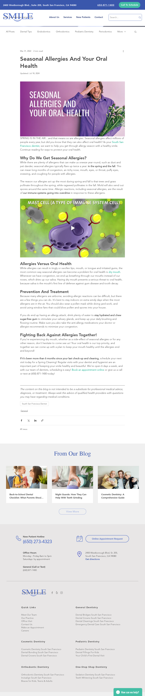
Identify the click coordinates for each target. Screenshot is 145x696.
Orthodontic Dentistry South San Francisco (42, 674)
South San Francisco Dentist (34, 403)
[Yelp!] (56, 592)
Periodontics (105, 31)
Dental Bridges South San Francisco (94, 614)
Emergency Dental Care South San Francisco (98, 624)
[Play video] (72, 228)
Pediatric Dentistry (84, 31)
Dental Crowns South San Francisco (39, 655)
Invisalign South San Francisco (36, 677)
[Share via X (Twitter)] (28, 420)
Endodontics (43, 31)
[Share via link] (42, 420)
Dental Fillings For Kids (87, 652)
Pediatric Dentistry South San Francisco (95, 649)
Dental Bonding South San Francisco (39, 652)
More (120, 31)
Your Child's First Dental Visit (90, 655)
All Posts (10, 31)
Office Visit (26, 621)
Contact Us (26, 624)
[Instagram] (61, 592)
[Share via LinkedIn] (35, 420)
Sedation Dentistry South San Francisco (95, 674)
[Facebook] (52, 592)
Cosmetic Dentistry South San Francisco (41, 649)
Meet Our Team (29, 614)
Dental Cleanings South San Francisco (95, 621)
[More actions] (123, 51)
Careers (25, 630)
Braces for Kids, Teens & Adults (36, 681)
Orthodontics (62, 31)
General (24, 410)
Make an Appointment (32, 627)
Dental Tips (26, 31)
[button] (129, 5)
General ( (28, 567)
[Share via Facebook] (21, 420)
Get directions (92, 559)
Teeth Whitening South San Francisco (95, 677)
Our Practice (27, 618)
